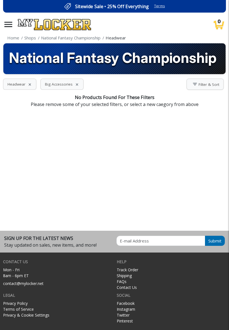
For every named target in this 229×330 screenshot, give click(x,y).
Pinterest (125, 321)
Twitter (123, 315)
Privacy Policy (15, 303)
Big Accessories (62, 84)
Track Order (127, 269)
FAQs (122, 281)
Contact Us (127, 287)
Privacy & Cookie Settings (26, 315)
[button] (8, 24)
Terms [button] (159, 6)
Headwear (20, 84)
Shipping (124, 275)
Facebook (126, 303)
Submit (214, 241)
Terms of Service (18, 309)
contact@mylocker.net (23, 283)
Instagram (126, 309)
